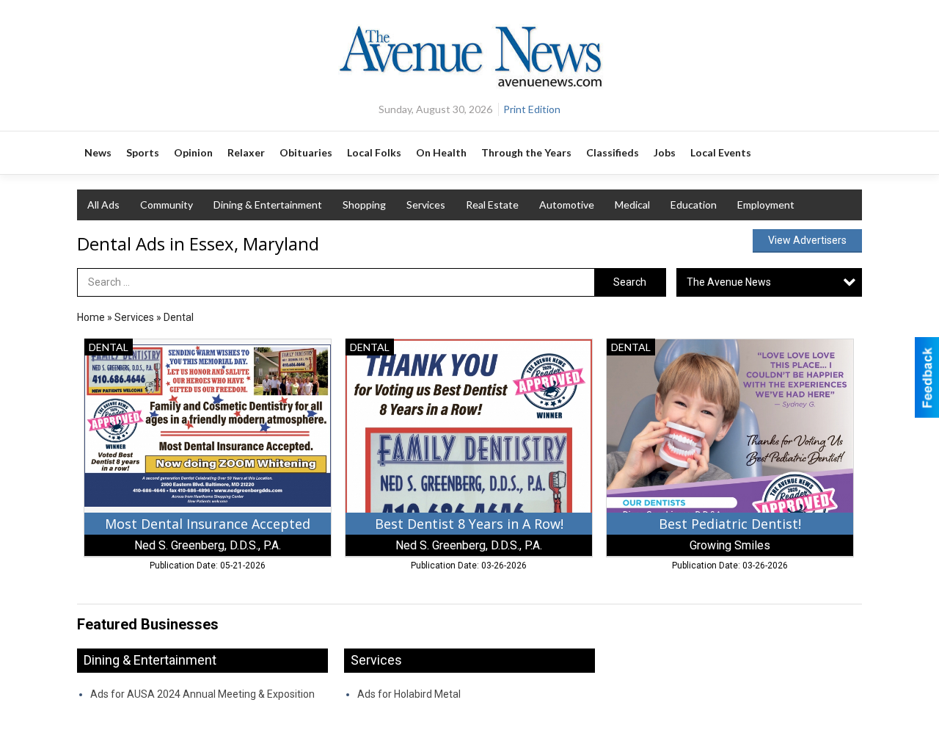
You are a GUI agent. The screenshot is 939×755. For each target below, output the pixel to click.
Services (425, 204)
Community (166, 204)
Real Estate (492, 204)
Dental (179, 317)
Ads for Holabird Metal (409, 694)
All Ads (103, 204)
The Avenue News (729, 282)
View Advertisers (807, 240)
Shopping (364, 204)
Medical (632, 204)
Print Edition (531, 109)
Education (694, 204)
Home (91, 317)
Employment (765, 204)
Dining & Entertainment (267, 204)
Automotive (566, 204)
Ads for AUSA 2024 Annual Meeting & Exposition (202, 694)
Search (629, 282)
